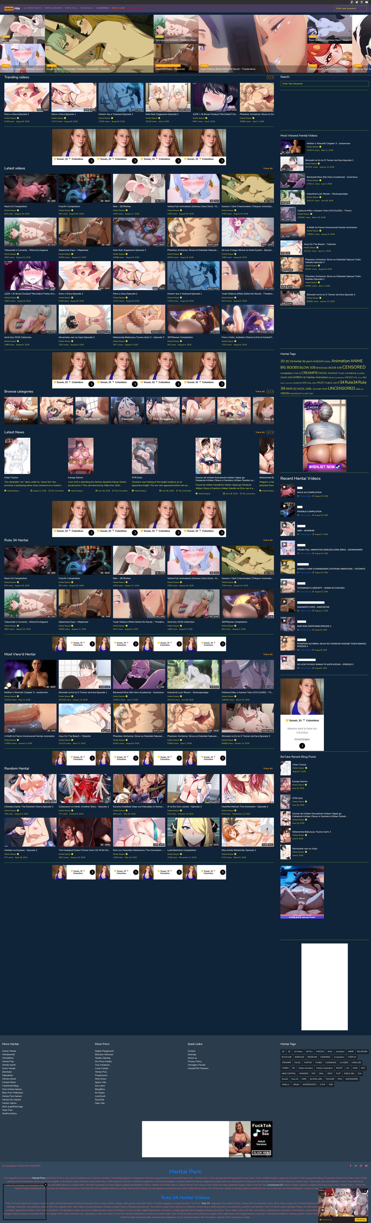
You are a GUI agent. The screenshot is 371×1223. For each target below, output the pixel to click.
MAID (360, 378)
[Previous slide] (268, 77)
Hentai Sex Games (11, 1099)
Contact (191, 1051)
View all (268, 168)
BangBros (100, 1089)
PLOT (321, 383)
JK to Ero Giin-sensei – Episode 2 (184, 806)
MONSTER (297, 383)
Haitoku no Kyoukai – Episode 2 (20, 850)
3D (287, 361)
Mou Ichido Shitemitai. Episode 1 (239, 850)
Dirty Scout (100, 1078)
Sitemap (192, 1054)
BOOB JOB (335, 368)
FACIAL (322, 373)
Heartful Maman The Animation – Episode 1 (245, 806)
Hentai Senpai (313, 146)
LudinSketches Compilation (181, 850)
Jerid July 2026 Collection (17, 337)
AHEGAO (318, 361)
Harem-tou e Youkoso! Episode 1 (184, 293)
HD (304, 377)
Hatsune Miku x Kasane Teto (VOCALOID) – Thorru (249, 692)
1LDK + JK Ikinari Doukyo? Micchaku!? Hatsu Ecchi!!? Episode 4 (272, 114)
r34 (341, 382)
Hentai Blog (86, 8)
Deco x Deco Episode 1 (125, 293)
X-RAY (305, 393)
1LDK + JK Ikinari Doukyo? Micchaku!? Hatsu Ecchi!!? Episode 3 (225, 114)
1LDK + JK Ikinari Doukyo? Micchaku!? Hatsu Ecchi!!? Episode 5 (178, 114)
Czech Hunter (101, 1068)
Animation (340, 361)
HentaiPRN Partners (198, 1068)
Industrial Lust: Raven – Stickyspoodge (187, 692)
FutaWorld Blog (10, 1085)
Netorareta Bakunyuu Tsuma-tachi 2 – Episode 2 (138, 337)
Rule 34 (295, 1079)
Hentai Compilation (336, 377)
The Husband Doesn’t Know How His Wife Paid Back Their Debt (93, 850)
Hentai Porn (185, 1172)
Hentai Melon (9, 1082)
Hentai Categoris (53, 8)
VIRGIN (284, 393)
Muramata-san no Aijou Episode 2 (77, 337)
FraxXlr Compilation (69, 206)
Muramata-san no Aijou (304, 848)
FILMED (341, 373)
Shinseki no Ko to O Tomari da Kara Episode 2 (246, 736)
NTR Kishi (137, 477)
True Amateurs (102, 1065)
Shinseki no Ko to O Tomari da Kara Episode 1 (83, 692)
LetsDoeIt (100, 1096)
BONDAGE (322, 367)
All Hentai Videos (32, 8)
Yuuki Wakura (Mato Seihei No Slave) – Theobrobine (249, 293)
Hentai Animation (317, 377)
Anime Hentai (9, 1051)
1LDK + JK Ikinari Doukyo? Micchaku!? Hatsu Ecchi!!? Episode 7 (37, 114)
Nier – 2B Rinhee (122, 206)
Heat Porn (7, 1110)
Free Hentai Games (12, 1089)
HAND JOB (286, 377)
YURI (311, 393)
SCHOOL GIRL (302, 389)
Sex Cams (100, 1085)
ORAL (309, 383)
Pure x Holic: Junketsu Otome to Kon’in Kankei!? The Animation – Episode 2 (261, 337)
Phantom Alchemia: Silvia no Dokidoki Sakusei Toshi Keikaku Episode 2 (205, 250)
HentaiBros (8, 1058)
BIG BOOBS (289, 367)
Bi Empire (100, 1092)
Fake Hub (100, 1103)
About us (192, 1058)
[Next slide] (272, 77)
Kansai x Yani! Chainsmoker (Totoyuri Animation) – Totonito (253, 206)
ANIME (356, 361)
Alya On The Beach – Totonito (75, 736)
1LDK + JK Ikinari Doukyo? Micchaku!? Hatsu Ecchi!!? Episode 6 (131, 114)
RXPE (289, 389)
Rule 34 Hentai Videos (185, 1197)
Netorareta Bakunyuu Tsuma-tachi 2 (311, 831)
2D (282, 361)
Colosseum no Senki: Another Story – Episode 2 (84, 806)
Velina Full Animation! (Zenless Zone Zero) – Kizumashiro (197, 206)
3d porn (307, 361)
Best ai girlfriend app (12, 1106)
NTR (304, 382)
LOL (355, 377)
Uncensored (273, 1185)
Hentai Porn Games (12, 1096)
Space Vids (100, 1082)
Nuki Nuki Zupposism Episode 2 (129, 250)
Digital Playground (104, 1051)
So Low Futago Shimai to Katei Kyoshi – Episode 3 (248, 250)
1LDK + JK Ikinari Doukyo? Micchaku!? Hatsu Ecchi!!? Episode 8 (37, 293)
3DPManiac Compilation (180, 337)
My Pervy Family (103, 1061)
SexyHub (99, 1099)
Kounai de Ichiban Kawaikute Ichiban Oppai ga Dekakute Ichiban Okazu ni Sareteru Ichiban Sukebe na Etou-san (224, 480)
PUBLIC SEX (331, 383)
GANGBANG (351, 373)
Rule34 (351, 382)
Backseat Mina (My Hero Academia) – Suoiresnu (138, 692)
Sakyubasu (7, 1075)
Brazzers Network (104, 1054)
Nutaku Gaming (102, 1058)
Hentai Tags (71, 8)
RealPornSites (9, 1113)
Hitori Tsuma (11, 477)
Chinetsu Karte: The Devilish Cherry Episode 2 (28, 806)
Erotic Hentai (8, 1068)
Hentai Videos (9, 1103)
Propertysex (101, 1075)
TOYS (324, 389)
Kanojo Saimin (75, 477)
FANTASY (333, 373)
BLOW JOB (307, 367)
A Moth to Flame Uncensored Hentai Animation (29, 736)
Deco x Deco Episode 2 (71, 293)
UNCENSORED (341, 388)
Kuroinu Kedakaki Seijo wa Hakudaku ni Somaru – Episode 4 (145, 806)
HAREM (297, 377)
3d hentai (295, 361)
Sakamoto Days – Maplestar (73, 250)
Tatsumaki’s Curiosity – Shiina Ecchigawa (26, 250)
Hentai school (9, 1078)
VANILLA (359, 389)
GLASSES (360, 373)
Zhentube (7, 1071)
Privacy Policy (195, 1061)
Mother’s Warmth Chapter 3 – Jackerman (26, 692)
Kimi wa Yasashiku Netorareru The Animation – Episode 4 (143, 850)
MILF (365, 377)
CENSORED (354, 367)
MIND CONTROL (286, 383)
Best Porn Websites (12, 1092)
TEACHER (317, 389)
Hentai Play (8, 1061)
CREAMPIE (310, 373)
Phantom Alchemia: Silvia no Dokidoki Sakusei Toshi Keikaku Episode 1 (89, 114)
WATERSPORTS (296, 393)
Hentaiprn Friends (196, 1065)
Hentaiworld (8, 1054)
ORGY (314, 383)
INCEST (349, 377)
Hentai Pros (101, 1071)
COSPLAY (297, 373)
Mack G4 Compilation (15, 206)
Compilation (286, 373)
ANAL (327, 361)
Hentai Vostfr (9, 1065)
